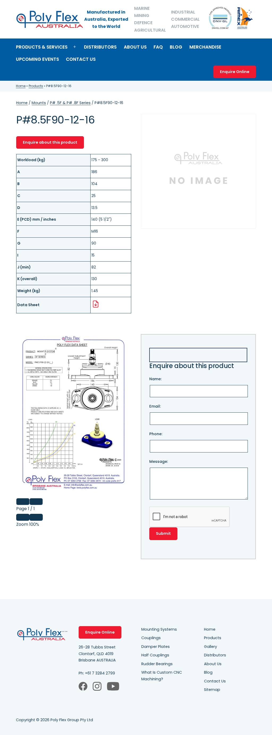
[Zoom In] (36, 517)
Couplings (151, 637)
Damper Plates (155, 646)
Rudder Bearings (157, 663)
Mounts (39, 102)
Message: (158, 461)
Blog (176, 47)
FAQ (158, 47)
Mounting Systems (159, 629)
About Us (135, 47)
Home (21, 86)
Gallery (210, 646)
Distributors (100, 47)
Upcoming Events (37, 59)
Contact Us (81, 59)
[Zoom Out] (22, 517)
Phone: (155, 434)
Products (36, 86)
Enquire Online (234, 71)
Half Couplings (155, 655)
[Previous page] (22, 501)
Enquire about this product (50, 142)
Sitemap (212, 689)
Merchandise (205, 47)
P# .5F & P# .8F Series (70, 102)
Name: (155, 379)
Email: (155, 406)
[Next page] (36, 501)
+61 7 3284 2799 (100, 673)
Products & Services (41, 47)
